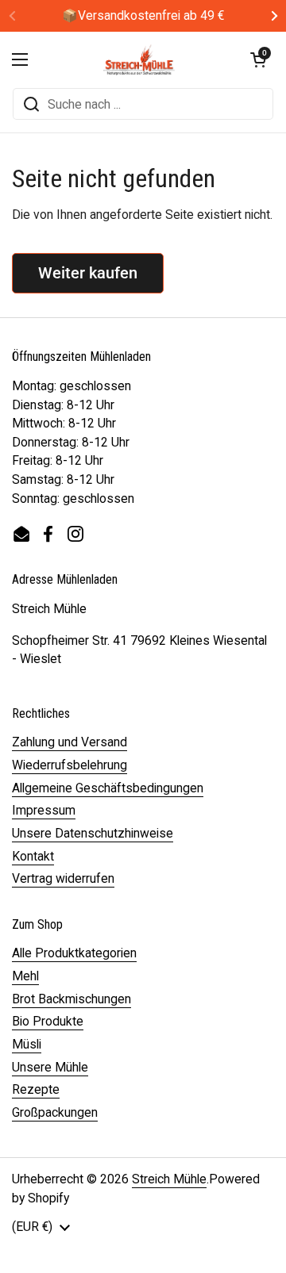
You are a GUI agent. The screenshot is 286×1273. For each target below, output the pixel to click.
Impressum (43, 810)
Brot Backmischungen (71, 999)
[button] (258, 59)
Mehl (25, 976)
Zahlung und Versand (69, 742)
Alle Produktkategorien (74, 953)
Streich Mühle (169, 1179)
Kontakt (33, 856)
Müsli (26, 1044)
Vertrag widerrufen (63, 878)
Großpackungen (55, 1112)
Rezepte (36, 1089)
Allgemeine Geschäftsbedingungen (107, 788)
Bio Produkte (47, 1021)
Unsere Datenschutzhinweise (92, 833)
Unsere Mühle (50, 1067)
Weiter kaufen (87, 272)
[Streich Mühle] (139, 59)
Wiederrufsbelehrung (69, 765)
